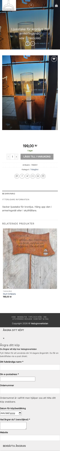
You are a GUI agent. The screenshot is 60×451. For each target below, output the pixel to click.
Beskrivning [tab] (8, 194)
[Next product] (27, 43)
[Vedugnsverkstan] (14, 5)
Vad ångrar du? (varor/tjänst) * (15, 419)
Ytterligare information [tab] (15, 199)
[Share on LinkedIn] (43, 176)
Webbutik (22, 317)
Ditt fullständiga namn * (11, 362)
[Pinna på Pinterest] (38, 176)
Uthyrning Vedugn (22, 319)
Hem (21, 38)
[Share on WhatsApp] (16, 176)
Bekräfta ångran (14, 446)
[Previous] (5, 133)
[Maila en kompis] (32, 176)
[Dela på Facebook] (22, 176)
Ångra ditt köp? (13, 330)
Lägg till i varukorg (37, 156)
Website (4, 432)
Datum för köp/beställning (13, 408)
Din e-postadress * (9, 374)
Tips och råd (35, 317)
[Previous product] (32, 43)
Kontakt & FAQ (40, 319)
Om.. (45, 317)
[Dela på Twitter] (27, 176)
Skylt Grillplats (9, 294)
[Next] (13, 133)
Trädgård (34, 38)
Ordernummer (7, 385)
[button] (31, 5)
